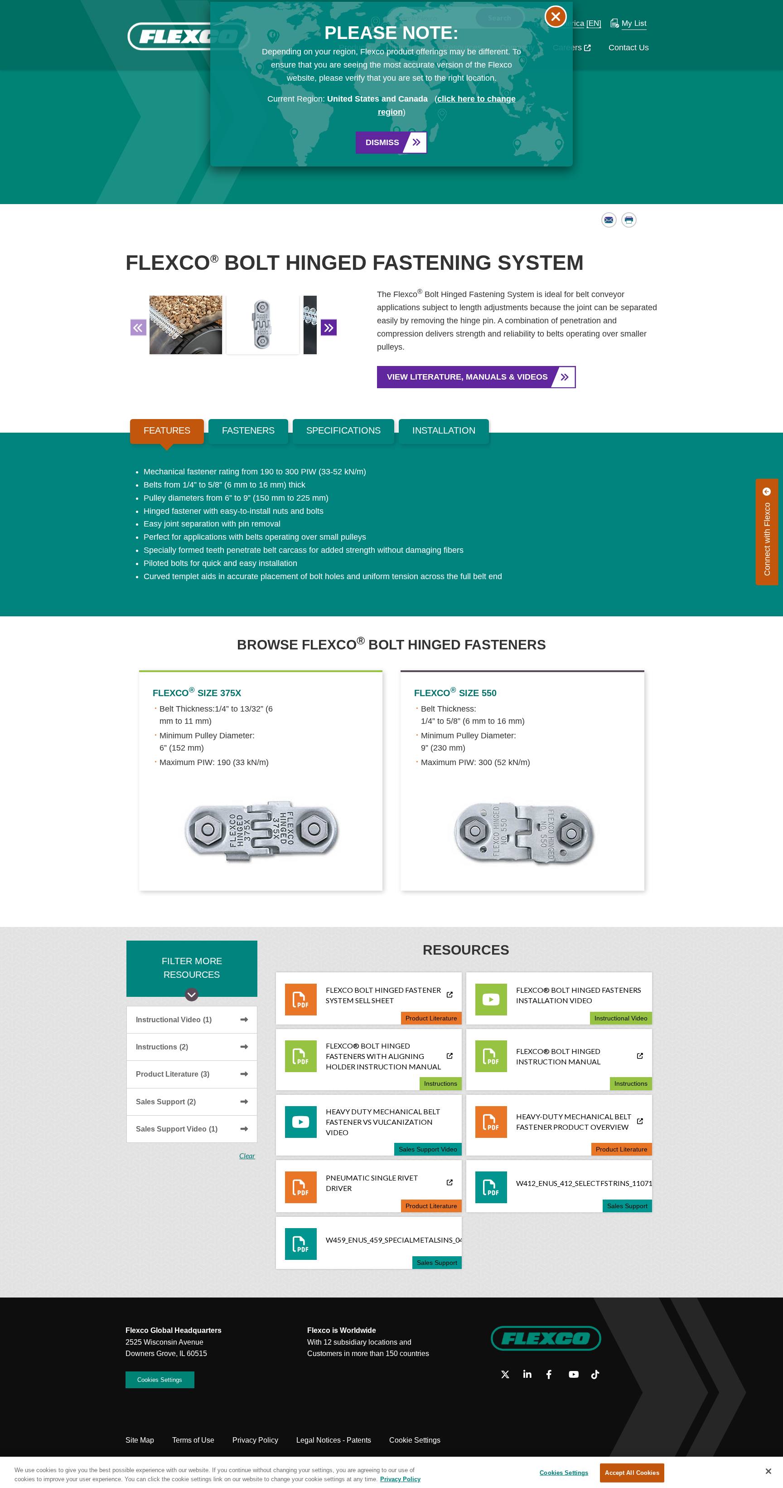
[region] (391, 1472)
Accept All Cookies (632, 1472)
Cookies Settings (564, 1472)
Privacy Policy (400, 1478)
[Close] (768, 1471)
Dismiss (382, 142)
